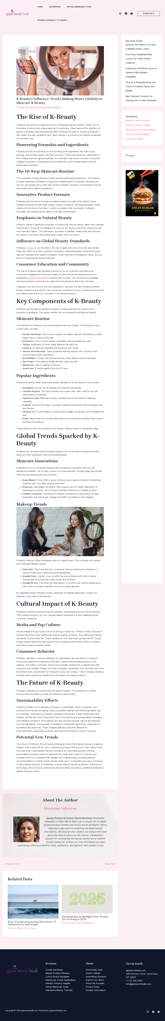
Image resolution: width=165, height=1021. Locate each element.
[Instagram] (120, 13)
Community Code (94, 969)
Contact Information (95, 990)
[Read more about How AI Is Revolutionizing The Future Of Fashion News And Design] (33, 901)
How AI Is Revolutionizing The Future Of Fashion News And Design (32, 923)
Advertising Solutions (96, 976)
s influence (31, 248)
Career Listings (93, 973)
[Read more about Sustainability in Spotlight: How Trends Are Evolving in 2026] (87, 899)
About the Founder (95, 983)
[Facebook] (126, 13)
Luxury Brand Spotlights (138, 134)
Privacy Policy (93, 987)
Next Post (111, 864)
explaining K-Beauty (38, 278)
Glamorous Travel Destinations (141, 129)
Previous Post (11, 864)
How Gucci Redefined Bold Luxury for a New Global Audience (139, 58)
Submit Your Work (95, 980)
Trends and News (26, 107)
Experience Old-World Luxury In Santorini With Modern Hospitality (141, 72)
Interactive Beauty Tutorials (59, 990)
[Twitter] (131, 13)
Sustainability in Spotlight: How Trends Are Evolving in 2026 (85, 918)
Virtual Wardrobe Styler (57, 987)
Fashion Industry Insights (138, 125)
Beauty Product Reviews (138, 120)
